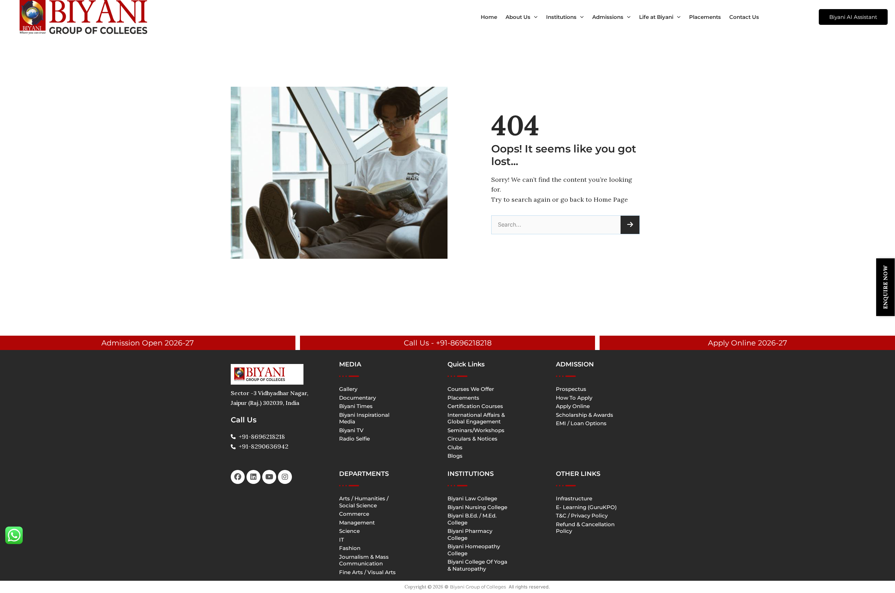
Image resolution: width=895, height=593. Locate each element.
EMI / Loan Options (581, 423)
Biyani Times (356, 406)
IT (341, 539)
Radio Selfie (354, 438)
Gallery (348, 389)
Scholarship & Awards (584, 415)
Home (489, 17)
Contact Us (744, 17)
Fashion (349, 548)
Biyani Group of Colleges (478, 587)
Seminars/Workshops (476, 430)
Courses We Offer (471, 389)
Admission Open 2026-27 (147, 342)
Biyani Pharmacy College (470, 534)
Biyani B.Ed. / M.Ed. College (472, 519)
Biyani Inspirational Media (364, 418)
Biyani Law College (472, 498)
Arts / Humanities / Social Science (363, 502)
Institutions (561, 17)
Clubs (455, 447)
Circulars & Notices (472, 438)
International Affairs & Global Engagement (476, 418)
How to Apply (574, 397)
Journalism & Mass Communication (364, 560)
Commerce (354, 513)
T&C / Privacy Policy (582, 515)
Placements (705, 17)
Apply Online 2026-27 (747, 342)
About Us (518, 17)
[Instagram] (285, 477)
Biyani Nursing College (477, 507)
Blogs (455, 455)
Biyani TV (351, 430)
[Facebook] (238, 477)
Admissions (607, 17)
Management (357, 522)
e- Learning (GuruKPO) (586, 507)
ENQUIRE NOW (885, 287)
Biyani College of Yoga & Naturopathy (477, 565)
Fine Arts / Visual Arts (367, 572)
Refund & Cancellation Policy (585, 528)
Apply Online (573, 406)
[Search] (630, 225)
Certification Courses (475, 406)
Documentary (357, 397)
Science (349, 531)
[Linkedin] (253, 477)
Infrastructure (574, 498)
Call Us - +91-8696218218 (448, 342)
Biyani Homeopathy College (474, 550)
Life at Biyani (656, 17)
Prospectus (571, 389)
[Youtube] (269, 477)
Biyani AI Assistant (853, 17)
